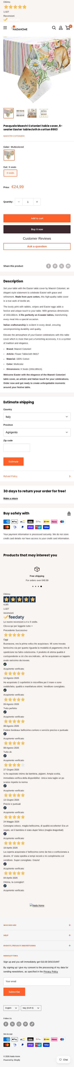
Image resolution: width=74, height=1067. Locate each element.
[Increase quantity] (37, 201)
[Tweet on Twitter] (61, 266)
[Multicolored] (9, 155)
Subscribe (14, 991)
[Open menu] (5, 27)
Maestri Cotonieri (13, 136)
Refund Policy (10, 476)
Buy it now (37, 229)
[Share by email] (68, 266)
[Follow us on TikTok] (32, 1024)
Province (8, 425)
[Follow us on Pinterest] (25, 1024)
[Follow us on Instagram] (19, 1024)
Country (7, 409)
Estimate (13, 461)
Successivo (21, 630)
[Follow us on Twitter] (12, 1024)
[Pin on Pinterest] (55, 266)
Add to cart (37, 218)
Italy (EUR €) (28, 1008)
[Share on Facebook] (48, 266)
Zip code (8, 440)
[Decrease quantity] (18, 201)
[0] (68, 28)
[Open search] (54, 28)
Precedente (9, 630)
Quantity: (8, 201)
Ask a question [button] (37, 246)
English (8, 1008)
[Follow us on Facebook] (5, 1024)
